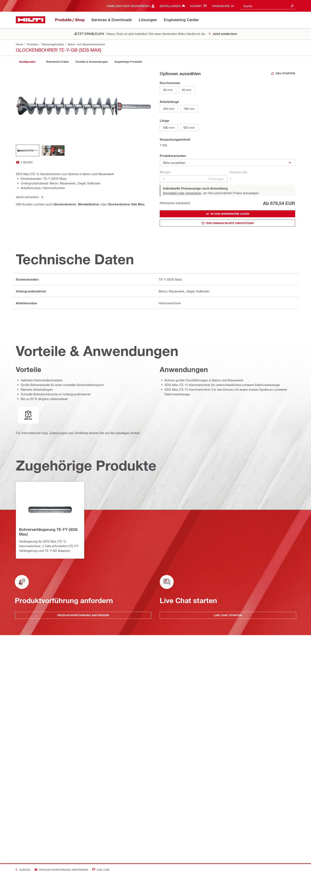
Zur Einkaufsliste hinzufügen (230, 223)
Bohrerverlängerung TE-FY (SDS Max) (48, 531)
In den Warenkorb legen (230, 213)
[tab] (27, 62)
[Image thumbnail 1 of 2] (27, 150)
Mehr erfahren (27, 197)
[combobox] (267, 5)
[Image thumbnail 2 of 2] (53, 150)
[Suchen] (292, 5)
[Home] (30, 19)
